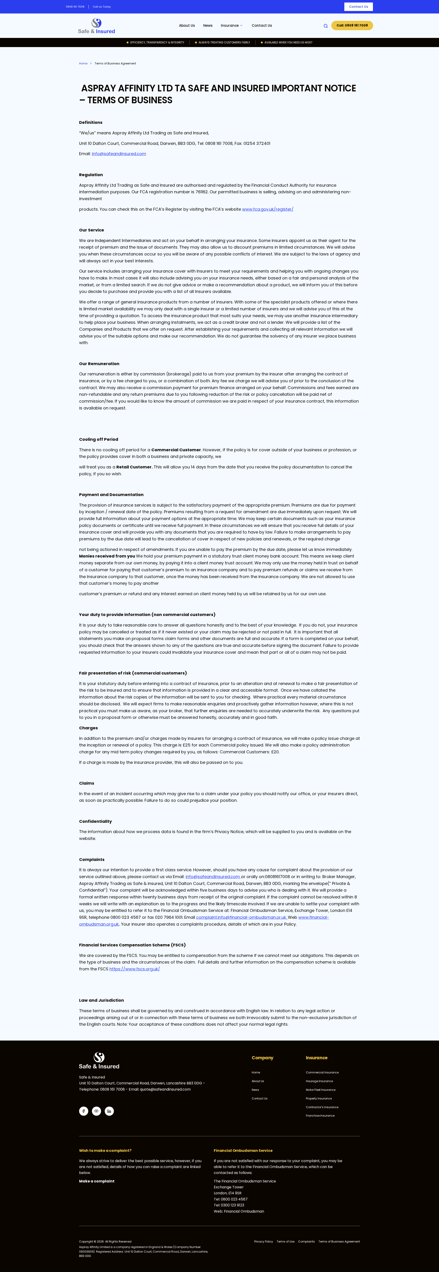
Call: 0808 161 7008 (352, 25)
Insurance (230, 25)
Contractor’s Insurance (322, 1107)
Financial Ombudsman (244, 1211)
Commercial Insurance (322, 1072)
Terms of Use (285, 1241)
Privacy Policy (263, 1241)
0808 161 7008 (75, 6)
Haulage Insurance (319, 1081)
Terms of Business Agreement (339, 1241)
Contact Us (358, 6)
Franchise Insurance (320, 1116)
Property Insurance (319, 1098)
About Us (187, 25)
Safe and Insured (96, 25)
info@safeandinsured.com (119, 154)
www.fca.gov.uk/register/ (268, 209)
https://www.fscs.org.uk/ (135, 969)
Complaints (306, 1241)
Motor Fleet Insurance (320, 1090)
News (208, 25)
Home (256, 1072)
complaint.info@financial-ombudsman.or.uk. (242, 917)
